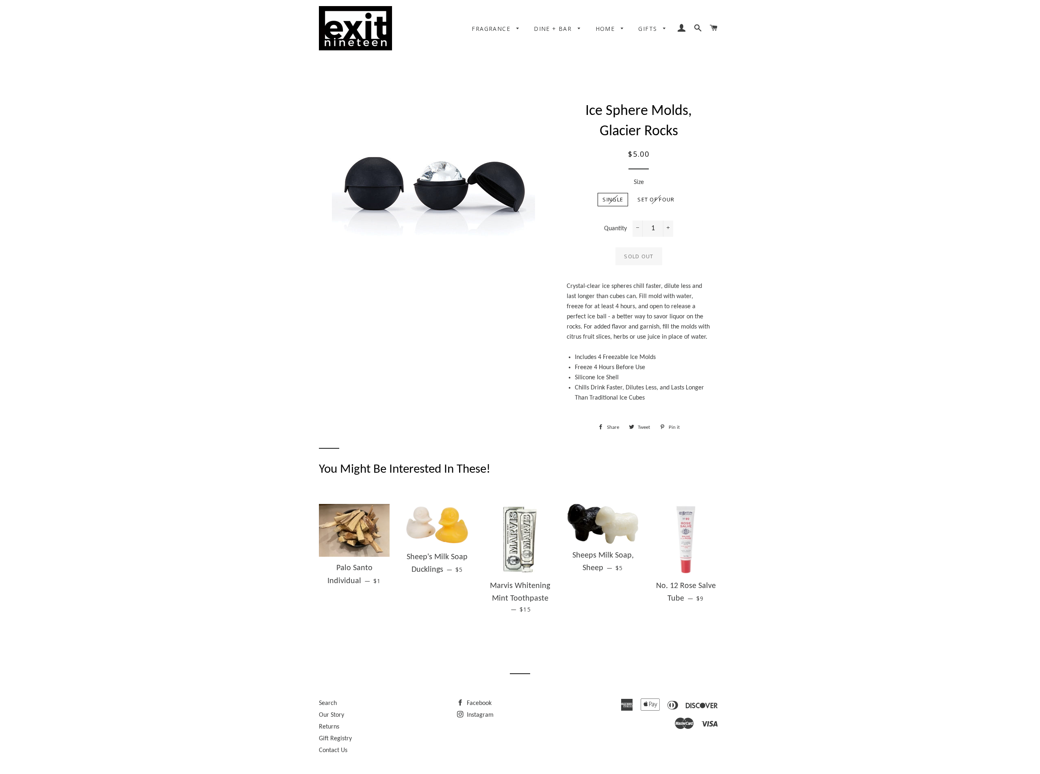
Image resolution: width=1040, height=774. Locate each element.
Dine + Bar (554, 28)
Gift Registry (335, 738)
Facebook (478, 703)
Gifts (648, 28)
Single (612, 199)
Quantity (615, 228)
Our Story (331, 715)
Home (606, 28)
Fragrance (492, 28)
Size (639, 182)
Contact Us (333, 750)
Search (328, 703)
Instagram (479, 715)
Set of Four (655, 199)
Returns (329, 727)
